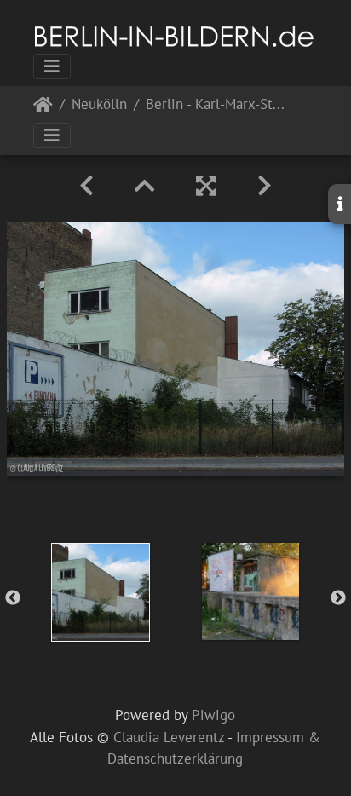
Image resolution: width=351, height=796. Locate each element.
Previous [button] (12, 598)
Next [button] (338, 598)
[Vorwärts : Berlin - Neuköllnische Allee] (264, 185)
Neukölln (99, 105)
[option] (101, 592)
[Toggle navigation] (52, 66)
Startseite (43, 107)
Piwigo (213, 715)
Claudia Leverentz (168, 737)
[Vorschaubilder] (145, 185)
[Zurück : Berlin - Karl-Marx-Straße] (86, 185)
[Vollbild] (206, 185)
